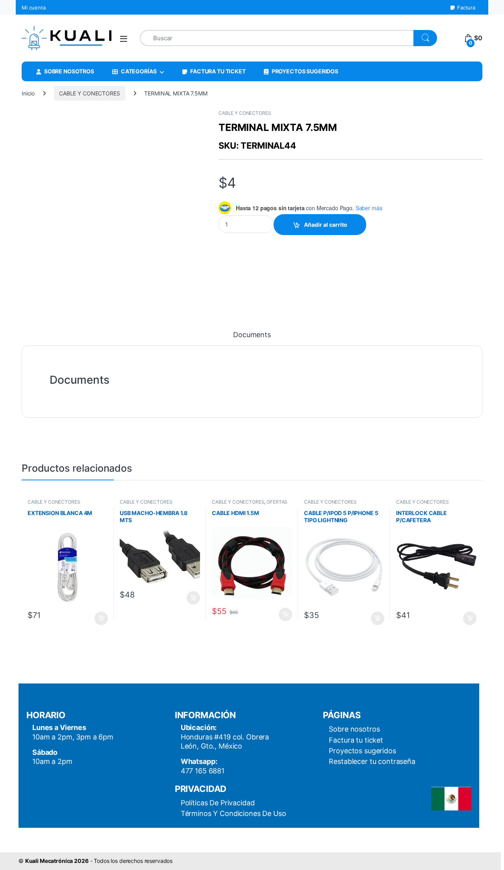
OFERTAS (277, 502)
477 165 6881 (202, 771)
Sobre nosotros (354, 729)
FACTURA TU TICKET (218, 71)
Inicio (28, 93)
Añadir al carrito (325, 224)
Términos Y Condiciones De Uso (233, 813)
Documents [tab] (252, 335)
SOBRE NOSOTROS (69, 71)
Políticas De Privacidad (218, 803)
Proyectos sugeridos (362, 751)
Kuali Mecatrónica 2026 (57, 860)
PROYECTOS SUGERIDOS (305, 71)
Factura (466, 7)
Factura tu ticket (356, 740)
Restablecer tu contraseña (372, 761)
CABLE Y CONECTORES (89, 93)
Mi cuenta (34, 7)
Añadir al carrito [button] (100, 618)
